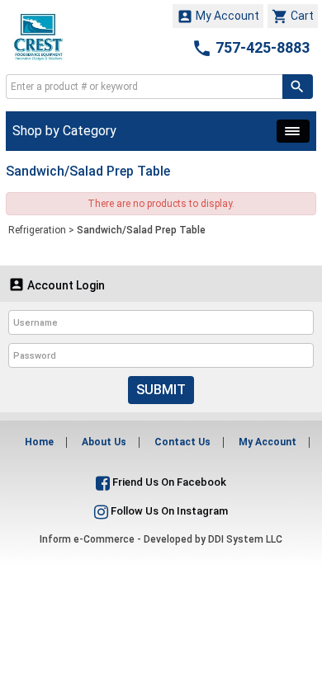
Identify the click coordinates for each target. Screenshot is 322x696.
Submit (161, 389)
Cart (293, 16)
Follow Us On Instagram (168, 511)
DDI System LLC (245, 539)
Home (39, 442)
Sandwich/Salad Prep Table (141, 230)
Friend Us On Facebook (168, 482)
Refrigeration (37, 230)
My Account (218, 16)
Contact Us (182, 442)
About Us (104, 442)
